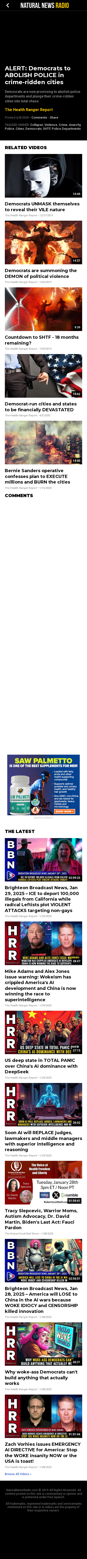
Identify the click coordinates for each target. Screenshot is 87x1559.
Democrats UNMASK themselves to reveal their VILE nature (42, 206)
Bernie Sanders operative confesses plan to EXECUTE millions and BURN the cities (37, 476)
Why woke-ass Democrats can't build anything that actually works (41, 1377)
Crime (63, 125)
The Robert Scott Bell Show (22, 1233)
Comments (39, 117)
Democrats (33, 128)
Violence (50, 125)
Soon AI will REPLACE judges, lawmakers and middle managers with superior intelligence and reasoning (43, 1141)
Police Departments (66, 128)
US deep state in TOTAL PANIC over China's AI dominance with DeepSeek (41, 1066)
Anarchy (74, 125)
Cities (20, 128)
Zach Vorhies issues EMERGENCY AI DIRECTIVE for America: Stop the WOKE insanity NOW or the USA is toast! (42, 1453)
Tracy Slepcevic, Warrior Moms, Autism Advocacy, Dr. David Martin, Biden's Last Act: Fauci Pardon (41, 1219)
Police (9, 128)
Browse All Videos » (18, 1474)
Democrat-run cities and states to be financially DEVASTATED (41, 406)
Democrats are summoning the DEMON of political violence (41, 273)
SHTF (46, 128)
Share (54, 117)
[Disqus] (43, 562)
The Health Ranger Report (29, 109)
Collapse (36, 125)
